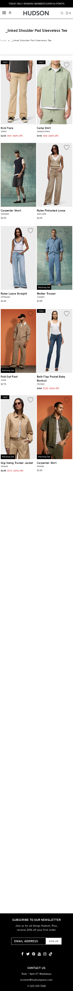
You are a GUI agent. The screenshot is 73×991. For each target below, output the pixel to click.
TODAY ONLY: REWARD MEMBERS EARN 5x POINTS (36, 3)
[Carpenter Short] (18, 175)
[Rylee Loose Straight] (18, 258)
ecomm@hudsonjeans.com (36, 979)
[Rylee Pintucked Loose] (54, 175)
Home (3, 40)
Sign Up (53, 941)
